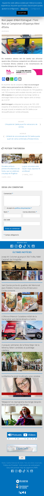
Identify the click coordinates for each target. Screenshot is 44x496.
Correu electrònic (30, 212)
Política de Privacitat (10, 465)
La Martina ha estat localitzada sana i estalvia (21, 376)
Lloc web (7, 220)
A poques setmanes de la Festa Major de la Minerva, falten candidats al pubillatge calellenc (20, 348)
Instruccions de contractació (29, 465)
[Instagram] (16, 246)
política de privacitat (23, 208)
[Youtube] (33, 246)
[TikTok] (24, 246)
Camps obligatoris (11, 235)
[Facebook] (11, 246)
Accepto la (19, 208)
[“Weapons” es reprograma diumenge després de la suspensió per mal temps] (22, 415)
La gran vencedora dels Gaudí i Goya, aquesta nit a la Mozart (31, 168)
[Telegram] (20, 246)
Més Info (24, 8)
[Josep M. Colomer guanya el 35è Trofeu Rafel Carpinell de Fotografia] (22, 270)
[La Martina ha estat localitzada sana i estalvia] (22, 387)
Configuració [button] (35, 8)
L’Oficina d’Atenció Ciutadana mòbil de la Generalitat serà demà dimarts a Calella (19, 317)
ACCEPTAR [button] (22, 13)
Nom (6, 212)
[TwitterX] (29, 246)
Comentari (8, 194)
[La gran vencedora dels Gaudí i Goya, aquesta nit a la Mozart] (32, 158)
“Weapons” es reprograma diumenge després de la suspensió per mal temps (21, 403)
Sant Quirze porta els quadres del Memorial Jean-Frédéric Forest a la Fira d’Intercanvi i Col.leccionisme (21, 288)
